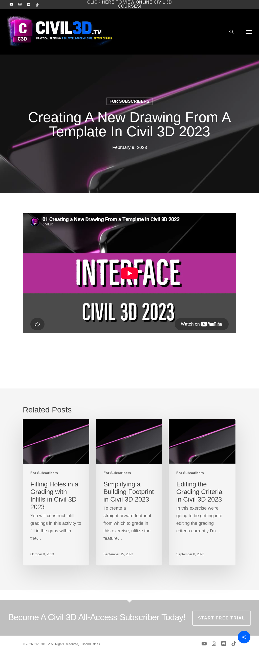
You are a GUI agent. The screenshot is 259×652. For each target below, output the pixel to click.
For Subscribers (129, 101)
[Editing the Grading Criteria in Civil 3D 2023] (202, 492)
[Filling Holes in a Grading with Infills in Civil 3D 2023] (56, 492)
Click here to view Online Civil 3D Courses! (129, 4)
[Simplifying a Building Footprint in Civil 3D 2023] (129, 492)
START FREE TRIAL (221, 618)
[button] (249, 32)
